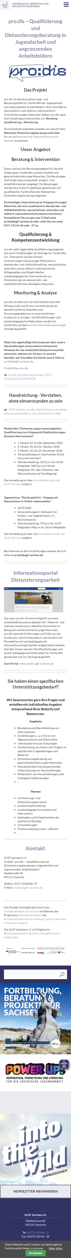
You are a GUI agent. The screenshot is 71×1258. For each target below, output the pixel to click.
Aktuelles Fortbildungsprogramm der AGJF (35, 1018)
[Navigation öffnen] (66, 5)
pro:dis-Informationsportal (44, 325)
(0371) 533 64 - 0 (38, 1232)
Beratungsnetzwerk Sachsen (21, 933)
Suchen (62, 974)
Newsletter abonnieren (35, 1191)
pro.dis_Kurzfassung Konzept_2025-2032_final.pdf (28, 376)
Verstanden (35, 1253)
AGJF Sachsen (5, 5)
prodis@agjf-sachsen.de (18, 361)
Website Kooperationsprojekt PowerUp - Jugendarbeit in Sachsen (35, 1084)
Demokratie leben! (30, 915)
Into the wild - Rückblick (35, 1149)
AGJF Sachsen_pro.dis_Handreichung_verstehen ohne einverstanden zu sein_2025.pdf (35, 411)
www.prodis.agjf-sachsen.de (36, 663)
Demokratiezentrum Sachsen (21, 911)
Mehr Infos (55, 1248)
